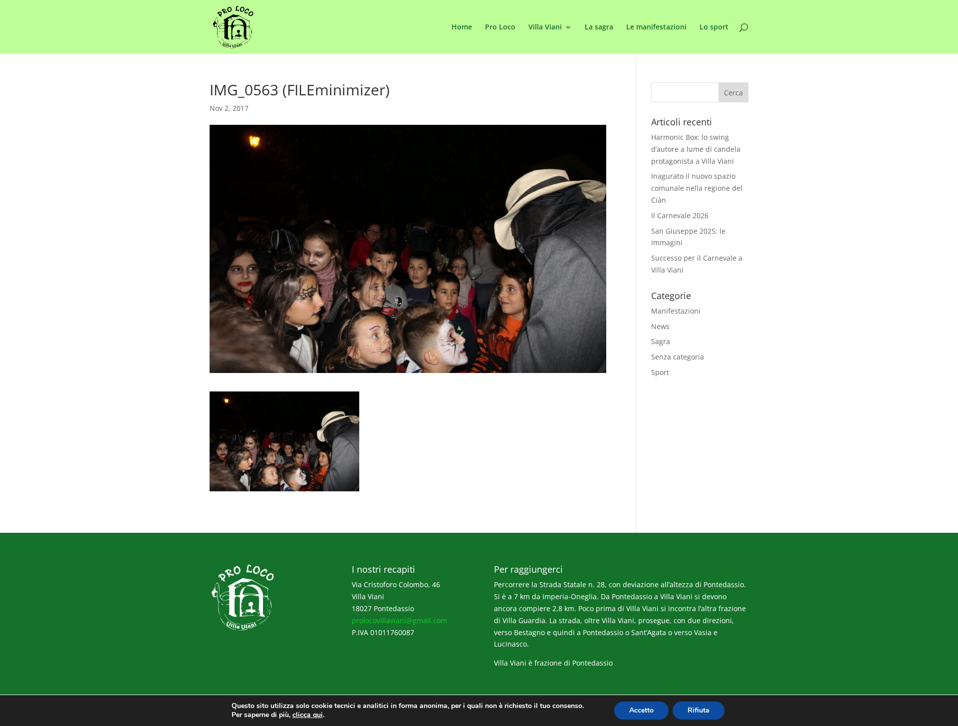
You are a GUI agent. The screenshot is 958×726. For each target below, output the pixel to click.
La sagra (599, 27)
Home (462, 27)
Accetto (641, 710)
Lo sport (714, 27)
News (660, 326)
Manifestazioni (676, 311)
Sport (660, 372)
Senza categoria (677, 357)
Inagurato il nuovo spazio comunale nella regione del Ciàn (696, 188)
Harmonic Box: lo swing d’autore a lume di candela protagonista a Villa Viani (695, 149)
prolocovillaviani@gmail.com (399, 620)
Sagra (660, 341)
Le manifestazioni (656, 27)
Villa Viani (545, 27)
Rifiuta (699, 710)
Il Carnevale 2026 (680, 215)
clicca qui (307, 715)
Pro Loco (500, 27)
